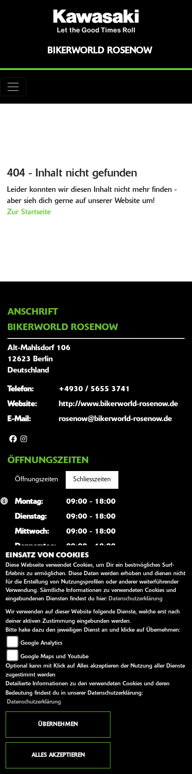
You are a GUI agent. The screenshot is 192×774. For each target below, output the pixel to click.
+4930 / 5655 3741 (94, 389)
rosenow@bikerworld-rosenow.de (115, 419)
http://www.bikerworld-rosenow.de (118, 404)
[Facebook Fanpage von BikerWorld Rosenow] (13, 439)
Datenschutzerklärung (136, 599)
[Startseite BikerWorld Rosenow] (96, 21)
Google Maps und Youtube (55, 657)
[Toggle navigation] (13, 86)
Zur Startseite (29, 212)
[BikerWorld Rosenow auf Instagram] (24, 439)
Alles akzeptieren (58, 755)
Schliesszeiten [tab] (92, 479)
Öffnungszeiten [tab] (36, 479)
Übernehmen (58, 724)
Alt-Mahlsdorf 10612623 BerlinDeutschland (38, 359)
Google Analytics (41, 643)
